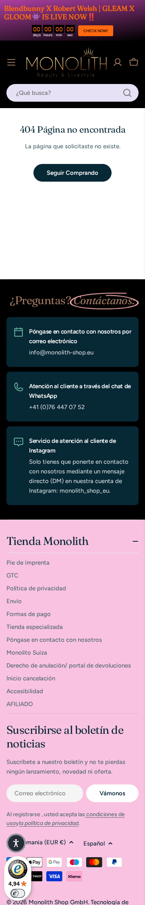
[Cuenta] (117, 62)
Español (94, 843)
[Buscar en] (127, 93)
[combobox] (72, 93)
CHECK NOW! (95, 31)
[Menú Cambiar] (11, 62)
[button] (16, 843)
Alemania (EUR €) (42, 842)
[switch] (17, 893)
